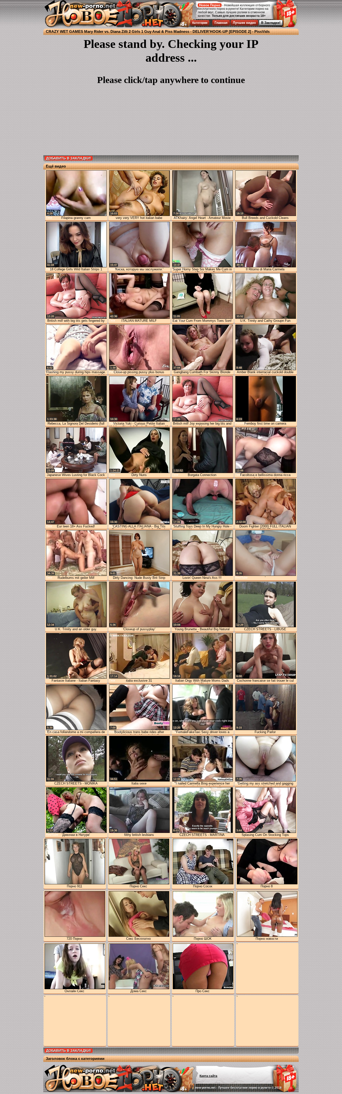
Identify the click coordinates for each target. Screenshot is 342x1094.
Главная (221, 23)
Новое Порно (209, 5)
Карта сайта (208, 1076)
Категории (199, 23)
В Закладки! (270, 23)
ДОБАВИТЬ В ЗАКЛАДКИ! (68, 158)
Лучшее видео (244, 23)
